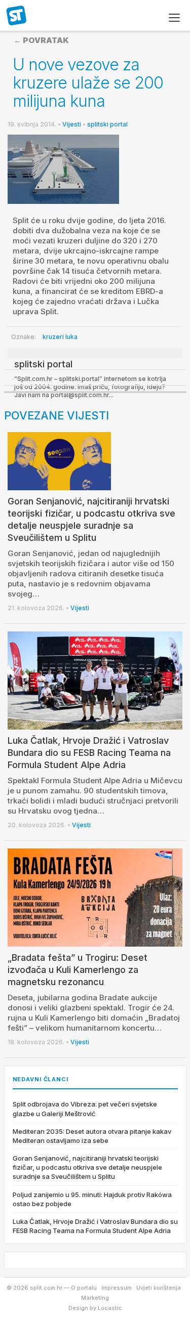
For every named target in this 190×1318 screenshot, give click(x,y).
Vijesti (71, 124)
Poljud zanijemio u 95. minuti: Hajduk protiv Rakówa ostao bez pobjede (92, 1199)
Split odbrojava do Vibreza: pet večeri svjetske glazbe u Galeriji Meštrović (85, 1108)
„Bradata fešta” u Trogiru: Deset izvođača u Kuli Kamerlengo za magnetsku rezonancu (77, 969)
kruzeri (53, 337)
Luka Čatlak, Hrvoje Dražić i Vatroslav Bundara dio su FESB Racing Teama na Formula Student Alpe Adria (89, 752)
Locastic (110, 1307)
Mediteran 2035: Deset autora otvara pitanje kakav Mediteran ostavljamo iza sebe (92, 1135)
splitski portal (107, 124)
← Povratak (41, 40)
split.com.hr (16, 16)
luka (71, 337)
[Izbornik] (174, 17)
